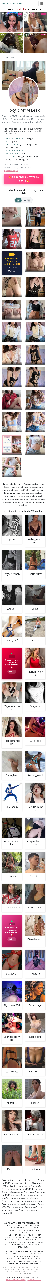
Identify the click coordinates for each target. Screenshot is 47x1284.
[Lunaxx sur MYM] (12, 862)
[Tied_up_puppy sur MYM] (35, 793)
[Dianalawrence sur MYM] (35, 925)
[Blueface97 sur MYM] (12, 793)
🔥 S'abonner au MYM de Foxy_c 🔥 (23, 178)
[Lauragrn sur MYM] (12, 595)
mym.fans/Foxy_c (11, 170)
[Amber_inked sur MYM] (35, 761)
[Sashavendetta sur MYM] (12, 1120)
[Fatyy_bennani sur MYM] (12, 560)
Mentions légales (16, 1280)
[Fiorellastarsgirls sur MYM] (12, 727)
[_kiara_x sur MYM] (35, 960)
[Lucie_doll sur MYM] (35, 727)
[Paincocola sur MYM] (35, 1057)
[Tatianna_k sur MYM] (35, 991)
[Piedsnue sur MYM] (35, 1155)
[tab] (18, 200)
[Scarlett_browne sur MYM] (12, 1023)
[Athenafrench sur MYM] (35, 894)
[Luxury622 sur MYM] (12, 626)
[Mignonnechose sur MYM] (12, 692)
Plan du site (34, 1280)
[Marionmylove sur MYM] (35, 658)
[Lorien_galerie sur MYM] (12, 894)
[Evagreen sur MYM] (35, 692)
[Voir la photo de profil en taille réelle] (23, 98)
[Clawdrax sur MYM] (35, 862)
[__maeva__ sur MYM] (12, 1057)
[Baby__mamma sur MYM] (35, 525)
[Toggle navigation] (41, 3)
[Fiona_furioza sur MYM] (35, 1120)
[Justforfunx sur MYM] (35, 560)
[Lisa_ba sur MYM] (35, 626)
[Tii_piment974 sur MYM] (12, 991)
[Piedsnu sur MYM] (12, 1155)
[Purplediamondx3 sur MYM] (35, 828)
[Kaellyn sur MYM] (35, 1089)
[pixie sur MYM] (12, 525)
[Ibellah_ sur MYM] (35, 595)
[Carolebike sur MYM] (35, 1023)
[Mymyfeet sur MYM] (12, 761)
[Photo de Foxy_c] (12, 216)
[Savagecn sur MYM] (12, 960)
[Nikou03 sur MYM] (12, 1089)
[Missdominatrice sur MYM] (12, 828)
